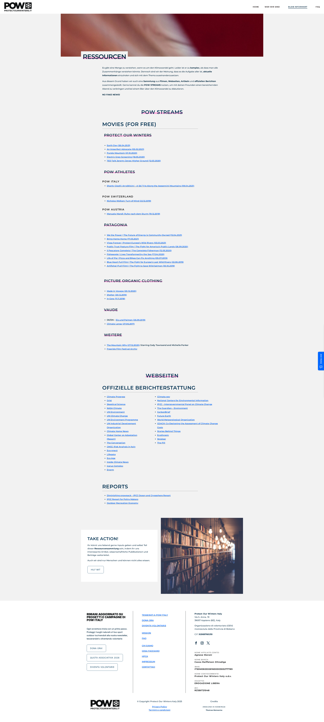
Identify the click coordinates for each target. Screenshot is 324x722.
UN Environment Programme (122, 420)
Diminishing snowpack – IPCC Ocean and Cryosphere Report (139, 495)
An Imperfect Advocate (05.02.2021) (125, 149)
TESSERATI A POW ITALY (155, 615)
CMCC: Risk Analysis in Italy (121, 447)
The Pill (161, 443)
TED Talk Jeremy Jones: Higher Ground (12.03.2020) (134, 161)
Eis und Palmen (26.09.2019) (130, 320)
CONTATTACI (148, 667)
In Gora (111, 298)
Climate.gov (163, 397)
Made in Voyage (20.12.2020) (121, 291)
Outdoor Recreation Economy (122, 503)
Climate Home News (118, 431)
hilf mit (95, 569)
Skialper (161, 439)
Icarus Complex (115, 466)
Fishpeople (136, 254)
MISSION (146, 633)
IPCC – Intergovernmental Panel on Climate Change (184, 404)
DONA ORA (148, 620)
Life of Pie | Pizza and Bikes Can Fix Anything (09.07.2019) (137, 258)
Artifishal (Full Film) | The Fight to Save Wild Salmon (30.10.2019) (141, 266)
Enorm (110, 470)
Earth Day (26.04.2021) (118, 145)
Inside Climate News (118, 462)
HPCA (145, 656)
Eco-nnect (112, 450)
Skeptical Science (116, 404)
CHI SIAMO (147, 645)
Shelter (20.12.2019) (117, 295)
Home (256, 7)
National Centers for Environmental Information (182, 400)
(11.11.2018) (120, 298)
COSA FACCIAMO (150, 651)
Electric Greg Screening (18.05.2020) (126, 157)
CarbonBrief (163, 412)
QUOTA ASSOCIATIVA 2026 (104, 657)
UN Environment (116, 412)
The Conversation (116, 443)
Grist (109, 400)
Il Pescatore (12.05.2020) (139, 250)
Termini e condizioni (159, 710)
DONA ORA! (96, 648)
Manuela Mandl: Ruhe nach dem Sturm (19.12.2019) (133, 214)
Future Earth (164, 416)
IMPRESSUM (148, 661)
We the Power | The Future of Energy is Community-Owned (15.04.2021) (144, 235)
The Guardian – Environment (172, 408)
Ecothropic (163, 435)
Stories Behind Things (168, 431)
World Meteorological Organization (176, 420)
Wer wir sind (272, 7)
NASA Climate (114, 408)
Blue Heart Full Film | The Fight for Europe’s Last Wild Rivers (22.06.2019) (145, 262)
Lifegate (111, 454)
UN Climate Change (117, 416)
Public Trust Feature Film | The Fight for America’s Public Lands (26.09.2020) (147, 246)
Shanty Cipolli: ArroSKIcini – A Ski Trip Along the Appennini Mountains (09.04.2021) (150, 186)
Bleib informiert (297, 7)
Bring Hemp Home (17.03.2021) (123, 239)
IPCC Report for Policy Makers (122, 499)
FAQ (318, 7)
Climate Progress (116, 397)
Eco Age (111, 458)
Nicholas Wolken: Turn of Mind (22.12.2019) (129, 201)
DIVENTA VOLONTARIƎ (102, 667)
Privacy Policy (159, 707)
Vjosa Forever (136, 243)
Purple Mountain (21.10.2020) (122, 153)
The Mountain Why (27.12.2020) (123, 345)
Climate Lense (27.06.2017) (121, 324)
